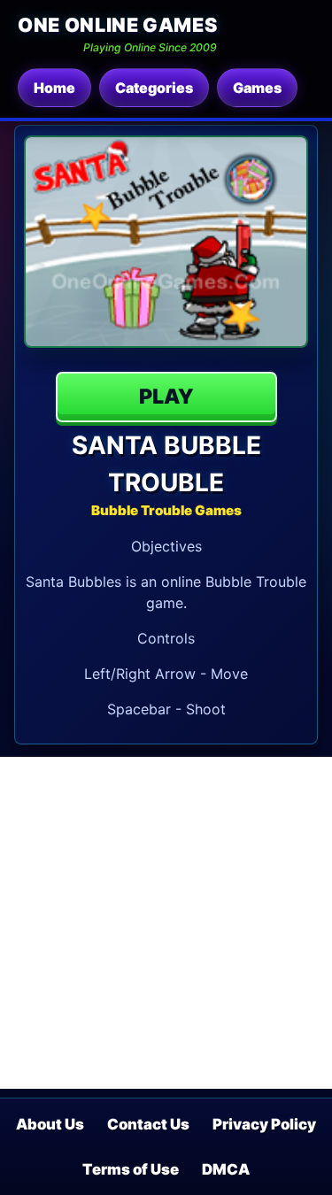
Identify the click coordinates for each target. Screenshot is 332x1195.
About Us (50, 1124)
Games (257, 87)
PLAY (166, 396)
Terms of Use (130, 1169)
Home (54, 87)
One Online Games (117, 24)
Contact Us (148, 1124)
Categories (154, 87)
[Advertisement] (166, 923)
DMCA (226, 1169)
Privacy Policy (264, 1124)
